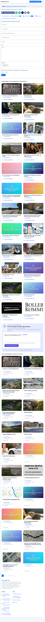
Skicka (3, 75)
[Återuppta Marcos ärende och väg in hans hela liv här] (33, 131)
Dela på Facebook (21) (9, 12)
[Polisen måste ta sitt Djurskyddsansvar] (12, 111)
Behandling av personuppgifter (9, 18)
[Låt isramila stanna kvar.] (33, 291)
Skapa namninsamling (12, 345)
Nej (6, 72)
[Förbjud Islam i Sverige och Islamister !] (12, 232)
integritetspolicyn (24, 70)
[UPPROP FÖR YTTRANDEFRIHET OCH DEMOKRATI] (12, 311)
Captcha (3, 62)
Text (2, 45)
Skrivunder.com (5, 1)
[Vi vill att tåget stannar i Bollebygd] (33, 311)
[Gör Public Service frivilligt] (12, 271)
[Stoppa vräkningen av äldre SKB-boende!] (33, 252)
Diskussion (39, 16)
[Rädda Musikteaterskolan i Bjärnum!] (12, 131)
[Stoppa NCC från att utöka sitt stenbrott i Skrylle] (12, 151)
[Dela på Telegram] (19, 12)
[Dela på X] (22, 12)
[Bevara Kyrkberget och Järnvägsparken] (12, 171)
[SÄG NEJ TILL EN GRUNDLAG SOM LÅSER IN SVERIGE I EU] (33, 192)
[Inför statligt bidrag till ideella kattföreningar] (33, 111)
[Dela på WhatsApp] (16, 12)
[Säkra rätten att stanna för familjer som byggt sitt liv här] (33, 151)
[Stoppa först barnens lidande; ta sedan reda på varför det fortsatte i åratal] (33, 212)
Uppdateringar (16, 16)
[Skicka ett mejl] (25, 12)
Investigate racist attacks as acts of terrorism (16, 6)
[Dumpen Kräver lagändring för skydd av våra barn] (33, 172)
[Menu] (43, 1)
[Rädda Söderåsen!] (33, 92)
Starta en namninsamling (35, 1)
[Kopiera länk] (28, 12)
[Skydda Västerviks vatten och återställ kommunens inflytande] (33, 232)
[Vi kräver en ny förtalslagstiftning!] (12, 92)
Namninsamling (5, 16)
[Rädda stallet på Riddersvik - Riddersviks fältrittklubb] (12, 291)
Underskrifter (28, 16)
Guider (3, 591)
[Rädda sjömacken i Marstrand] (12, 252)
